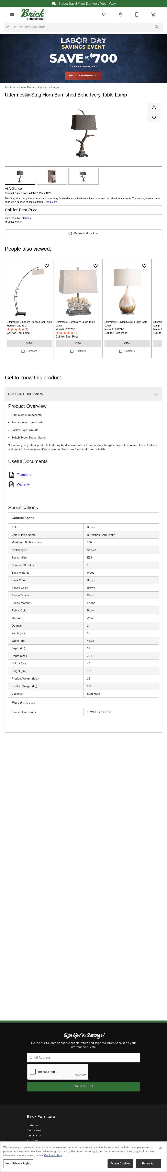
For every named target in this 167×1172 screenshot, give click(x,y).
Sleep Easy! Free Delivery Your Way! (87, 4)
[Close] (160, 1147)
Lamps (55, 87)
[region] (83, 1156)
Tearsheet (24, 475)
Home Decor (26, 87)
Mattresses (34, 1130)
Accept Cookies (120, 1163)
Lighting (42, 87)
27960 (18, 222)
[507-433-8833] (137, 14)
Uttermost (26, 218)
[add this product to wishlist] (153, 117)
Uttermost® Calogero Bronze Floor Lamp (29, 322)
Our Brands (34, 1135)
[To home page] (33, 14)
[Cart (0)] (153, 14)
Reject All (148, 1163)
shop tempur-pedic (84, 75)
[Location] (120, 14)
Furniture (10, 87)
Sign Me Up (83, 1086)
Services (32, 1140)
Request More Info (86, 233)
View (29, 343)
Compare (32, 351)
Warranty (23, 484)
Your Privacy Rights (18, 1163)
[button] (12, 14)
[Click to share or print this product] (153, 107)
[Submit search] (156, 27)
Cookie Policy (53, 1155)
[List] (104, 14)
